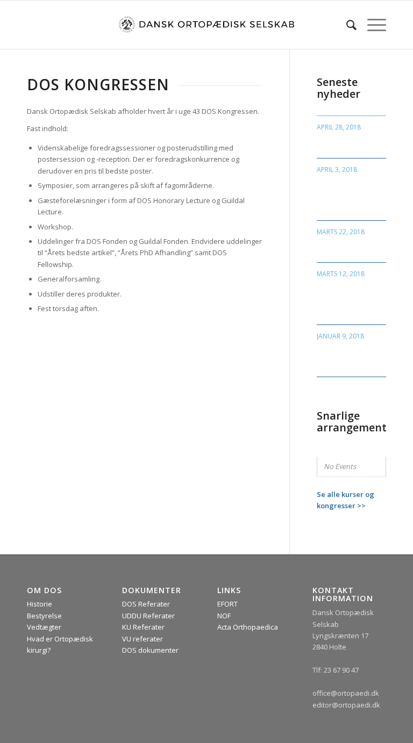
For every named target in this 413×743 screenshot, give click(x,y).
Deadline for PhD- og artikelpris (350, 247)
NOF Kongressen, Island (348, 143)
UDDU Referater (148, 616)
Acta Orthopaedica (247, 627)
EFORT (227, 604)
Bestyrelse (44, 616)
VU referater (142, 639)
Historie (39, 604)
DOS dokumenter (150, 650)
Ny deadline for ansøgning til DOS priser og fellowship (350, 195)
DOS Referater (146, 604)
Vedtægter (44, 627)
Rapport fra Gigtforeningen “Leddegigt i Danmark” (346, 299)
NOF (224, 616)
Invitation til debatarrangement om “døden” (353, 356)
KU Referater (143, 627)
